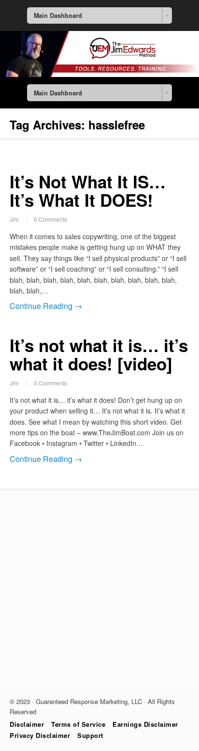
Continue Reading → (46, 305)
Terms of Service (78, 724)
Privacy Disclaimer (40, 735)
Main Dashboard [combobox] (58, 15)
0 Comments (50, 219)
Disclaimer (27, 724)
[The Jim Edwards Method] (99, 74)
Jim (14, 219)
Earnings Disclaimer (145, 724)
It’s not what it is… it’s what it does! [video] (99, 354)
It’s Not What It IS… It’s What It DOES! (88, 191)
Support (90, 735)
